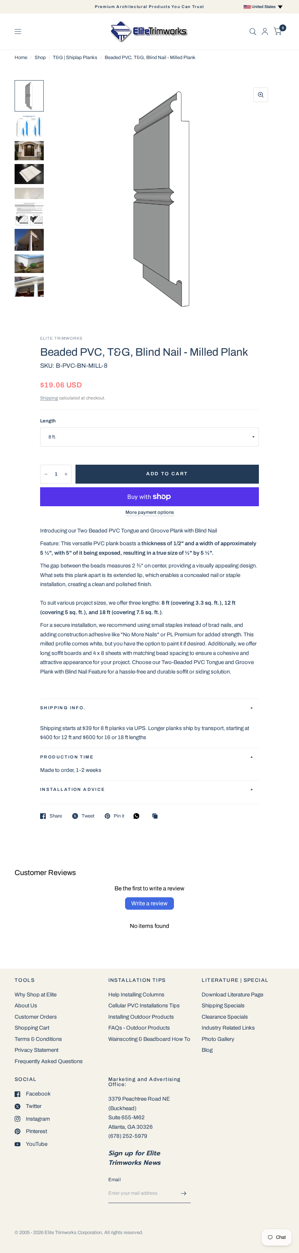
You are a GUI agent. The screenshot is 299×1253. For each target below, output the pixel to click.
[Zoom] (260, 94)
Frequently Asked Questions (49, 1061)
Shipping (49, 398)
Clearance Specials (225, 1017)
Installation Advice (72, 789)
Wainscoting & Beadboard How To (149, 1039)
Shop (40, 57)
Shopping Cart (32, 1028)
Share (56, 816)
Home (21, 57)
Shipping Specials (223, 1005)
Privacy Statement (36, 1050)
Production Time (67, 757)
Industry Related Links (228, 1028)
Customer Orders (36, 1017)
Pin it (119, 816)
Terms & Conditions (38, 1039)
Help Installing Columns (136, 995)
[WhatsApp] (138, 816)
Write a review (149, 903)
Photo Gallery (218, 1039)
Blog (207, 1050)
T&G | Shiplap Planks (75, 57)
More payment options (149, 512)
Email (114, 1179)
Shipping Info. (63, 707)
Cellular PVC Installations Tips (144, 1005)
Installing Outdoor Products (141, 1017)
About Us (26, 1005)
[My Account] (265, 31)
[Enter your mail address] (183, 1193)
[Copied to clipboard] (157, 816)
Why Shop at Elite (36, 995)
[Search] (253, 31)
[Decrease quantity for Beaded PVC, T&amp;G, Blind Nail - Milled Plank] (45, 474)
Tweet (88, 816)
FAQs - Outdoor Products (139, 1028)
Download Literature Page (232, 995)
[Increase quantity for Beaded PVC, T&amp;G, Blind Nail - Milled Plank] (66, 474)
